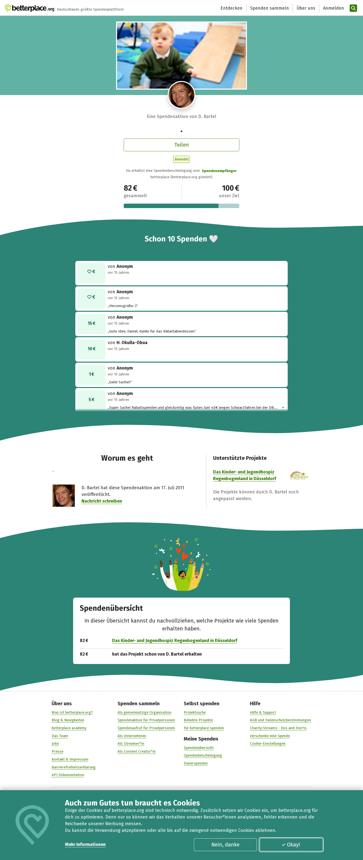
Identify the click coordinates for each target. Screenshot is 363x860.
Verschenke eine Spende (270, 736)
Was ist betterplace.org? (72, 712)
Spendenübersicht (199, 747)
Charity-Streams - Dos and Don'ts (278, 728)
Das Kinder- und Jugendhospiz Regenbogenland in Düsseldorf (174, 640)
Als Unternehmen (132, 736)
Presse (57, 751)
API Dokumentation (68, 775)
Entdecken (231, 8)
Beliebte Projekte (198, 720)
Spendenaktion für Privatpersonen (146, 720)
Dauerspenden (196, 763)
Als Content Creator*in (137, 751)
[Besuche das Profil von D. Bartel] (182, 95)
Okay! (293, 844)
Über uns (306, 8)
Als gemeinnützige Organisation (144, 712)
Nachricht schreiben (101, 501)
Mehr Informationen (85, 844)
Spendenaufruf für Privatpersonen (146, 728)
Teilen (181, 145)
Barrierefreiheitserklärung (74, 767)
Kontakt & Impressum (70, 759)
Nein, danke (225, 844)
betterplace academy (69, 728)
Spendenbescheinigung (203, 755)
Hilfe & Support (263, 712)
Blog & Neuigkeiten (68, 720)
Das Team (60, 736)
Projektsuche (195, 712)
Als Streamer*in (131, 743)
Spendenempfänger (219, 171)
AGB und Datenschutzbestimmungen (280, 720)
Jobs (55, 743)
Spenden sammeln (269, 8)
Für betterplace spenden (204, 728)
